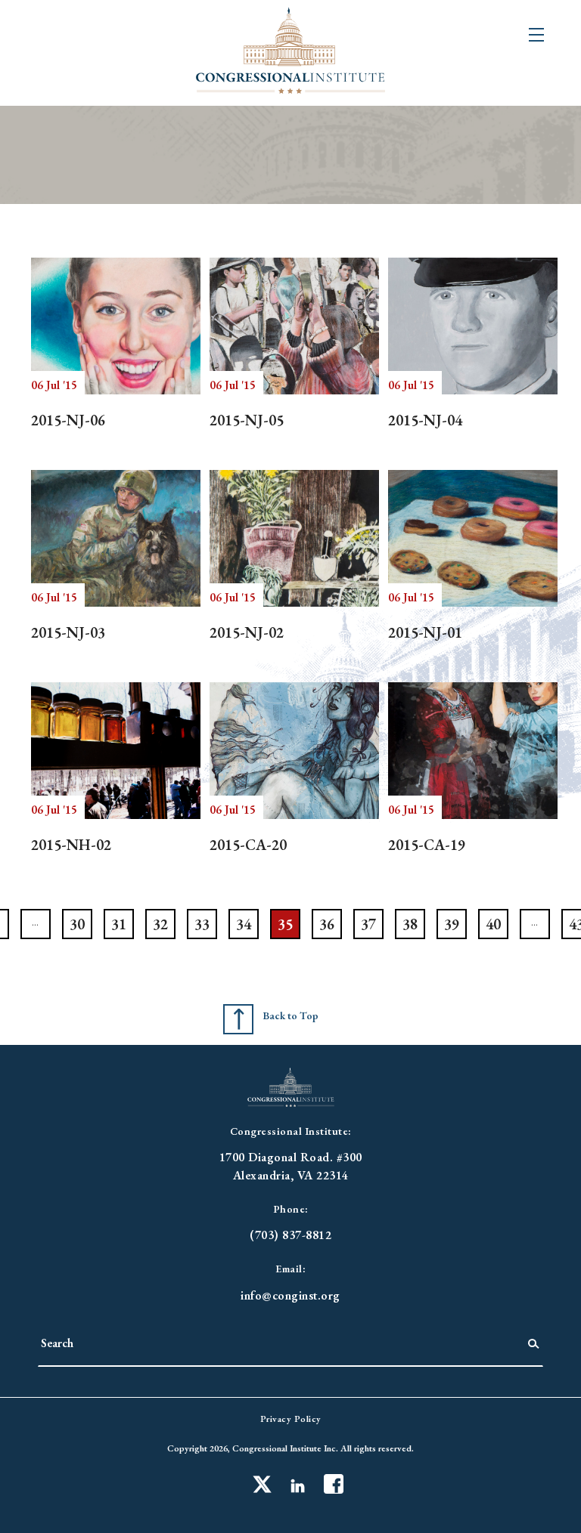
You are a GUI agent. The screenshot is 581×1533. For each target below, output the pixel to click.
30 (77, 924)
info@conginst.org (290, 1295)
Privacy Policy (291, 1419)
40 (493, 924)
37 (368, 924)
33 (202, 924)
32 (160, 924)
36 (326, 924)
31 (118, 924)
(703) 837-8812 (290, 1235)
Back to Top (290, 1015)
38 (410, 924)
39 (451, 924)
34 (243, 924)
